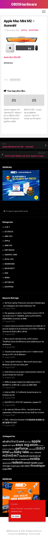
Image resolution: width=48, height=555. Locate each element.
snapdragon (15, 466)
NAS (6, 273)
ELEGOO (5, 449)
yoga (4, 469)
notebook (25, 459)
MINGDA (17, 459)
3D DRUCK (9, 232)
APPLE (24, 30)
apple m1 (6, 445)
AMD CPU (8, 236)
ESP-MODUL (10, 250)
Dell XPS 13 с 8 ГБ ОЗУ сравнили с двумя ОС (23, 402)
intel (5, 452)
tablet (27, 466)
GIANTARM (31, 449)
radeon (17, 462)
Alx (38, 534)
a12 (16, 441)
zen (9, 468)
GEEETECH (11, 449)
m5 (10, 455)
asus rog (22, 445)
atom (34, 445)
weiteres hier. (16, 511)
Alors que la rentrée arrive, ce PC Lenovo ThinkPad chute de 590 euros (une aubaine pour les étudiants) (23, 341)
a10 (11, 441)
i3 (37, 448)
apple (36, 441)
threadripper (37, 465)
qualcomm (6, 463)
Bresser (41, 445)
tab (22, 466)
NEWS (7, 278)
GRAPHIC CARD (11, 255)
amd (21, 441)
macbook (24, 456)
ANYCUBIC (27, 442)
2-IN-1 (7, 227)
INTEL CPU (9, 259)
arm (13, 445)
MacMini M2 (15, 80)
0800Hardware (24, 4)
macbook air (35, 456)
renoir (26, 462)
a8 (7, 441)
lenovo (38, 452)
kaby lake (21, 452)
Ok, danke (15, 516)
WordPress (23, 534)
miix (12, 459)
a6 (3, 441)
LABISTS (32, 452)
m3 (5, 455)
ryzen (34, 462)
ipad (12, 452)
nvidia (35, 459)
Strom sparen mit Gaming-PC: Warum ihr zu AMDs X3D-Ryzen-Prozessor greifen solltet (12, 115)
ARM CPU (8, 245)
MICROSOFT (10, 268)
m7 (16, 455)
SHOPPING (33, 30)
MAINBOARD (10, 264)
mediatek (6, 459)
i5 (40, 448)
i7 (43, 448)
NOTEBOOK (9, 282)
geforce (21, 448)
